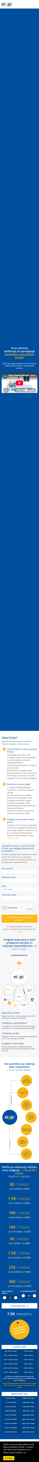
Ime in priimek (7, 869)
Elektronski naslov (8, 877)
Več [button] (24, 1452)
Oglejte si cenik (13, 838)
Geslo (4, 886)
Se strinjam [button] (9, 1458)
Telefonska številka (9, 895)
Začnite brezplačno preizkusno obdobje (19, 918)
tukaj (19, 932)
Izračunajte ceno (18, 1306)
